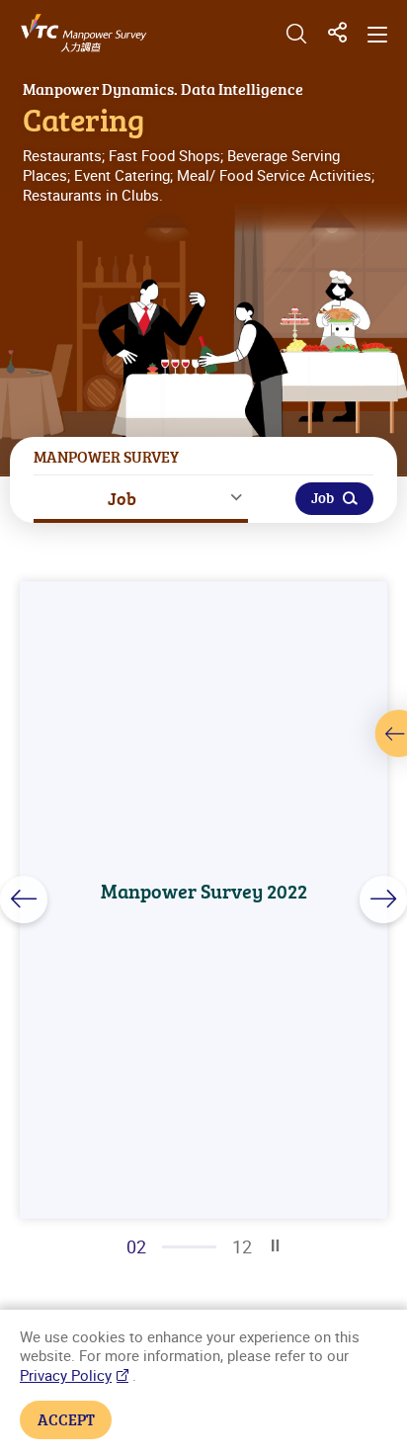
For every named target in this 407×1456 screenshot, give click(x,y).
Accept (66, 1419)
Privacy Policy (66, 1375)
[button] (23, 899)
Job (122, 498)
